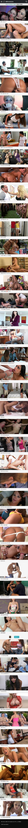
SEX (9, 1)
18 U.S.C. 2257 (4, 821)
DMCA (19, 821)
